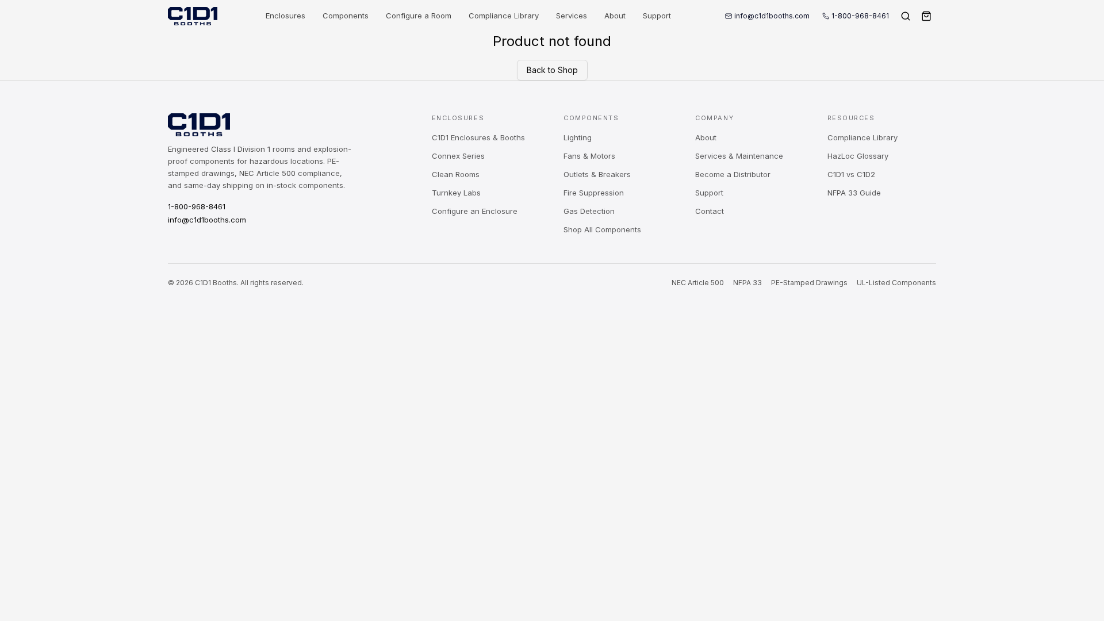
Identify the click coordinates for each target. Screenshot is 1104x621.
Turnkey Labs (456, 192)
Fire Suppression (594, 192)
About (615, 15)
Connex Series (458, 155)
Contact (709, 211)
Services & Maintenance (739, 155)
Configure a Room (418, 15)
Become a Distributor (732, 174)
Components (346, 15)
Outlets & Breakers (597, 174)
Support (657, 15)
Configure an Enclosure (475, 211)
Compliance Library (504, 15)
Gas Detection (589, 211)
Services (571, 15)
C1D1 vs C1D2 (851, 174)
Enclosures (285, 15)
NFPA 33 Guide (854, 192)
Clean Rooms (456, 174)
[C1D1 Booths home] (192, 16)
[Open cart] (926, 16)
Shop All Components (602, 229)
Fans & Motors (589, 155)
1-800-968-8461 (860, 16)
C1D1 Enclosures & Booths (478, 137)
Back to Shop (552, 70)
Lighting (578, 137)
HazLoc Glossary (857, 155)
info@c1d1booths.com (772, 16)
